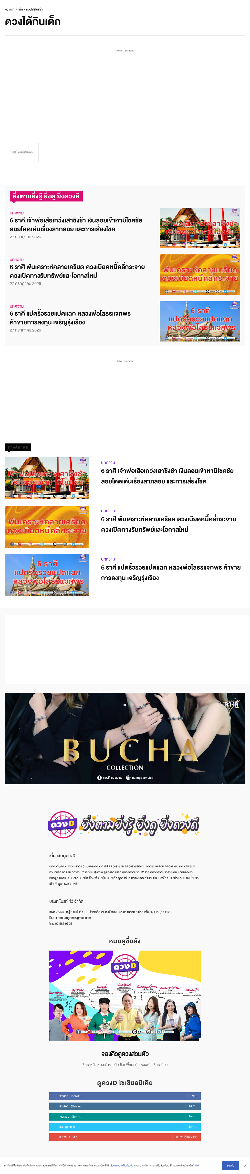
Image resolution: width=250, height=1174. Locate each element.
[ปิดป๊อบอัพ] (245, 1165)
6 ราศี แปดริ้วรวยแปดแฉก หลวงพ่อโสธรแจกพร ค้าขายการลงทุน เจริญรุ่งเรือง (70, 318)
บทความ (17, 213)
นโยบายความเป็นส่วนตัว (121, 1166)
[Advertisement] (127, 87)
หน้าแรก (10, 9)
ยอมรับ (230, 1166)
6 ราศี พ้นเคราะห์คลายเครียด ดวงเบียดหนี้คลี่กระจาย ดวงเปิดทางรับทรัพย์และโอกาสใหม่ (77, 271)
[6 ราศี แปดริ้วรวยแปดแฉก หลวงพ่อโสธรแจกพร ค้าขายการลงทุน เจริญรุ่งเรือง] (200, 321)
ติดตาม (193, 1106)
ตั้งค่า (197, 1166)
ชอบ (194, 1096)
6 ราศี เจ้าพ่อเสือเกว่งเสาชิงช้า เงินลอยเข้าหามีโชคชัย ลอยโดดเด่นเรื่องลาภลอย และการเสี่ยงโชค (76, 224)
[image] (125, 996)
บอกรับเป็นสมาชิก (186, 1137)
